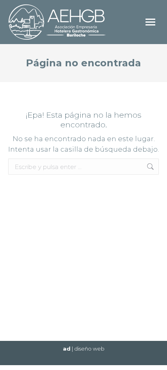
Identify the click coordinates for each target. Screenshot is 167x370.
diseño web (89, 348)
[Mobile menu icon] (150, 22)
